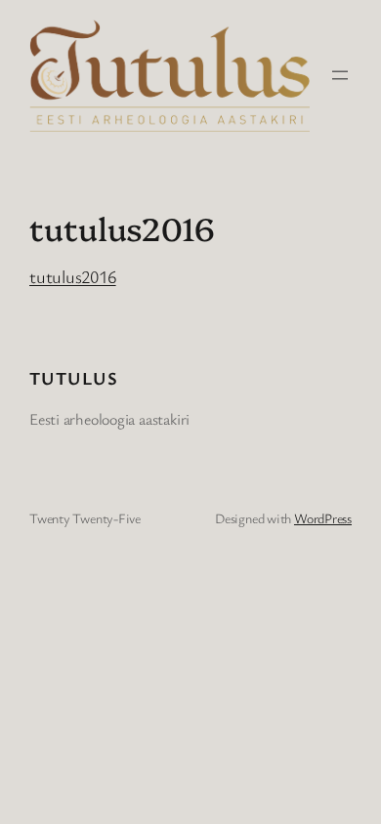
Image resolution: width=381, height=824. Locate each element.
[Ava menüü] (340, 75)
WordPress (323, 518)
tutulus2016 (72, 276)
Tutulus (73, 378)
